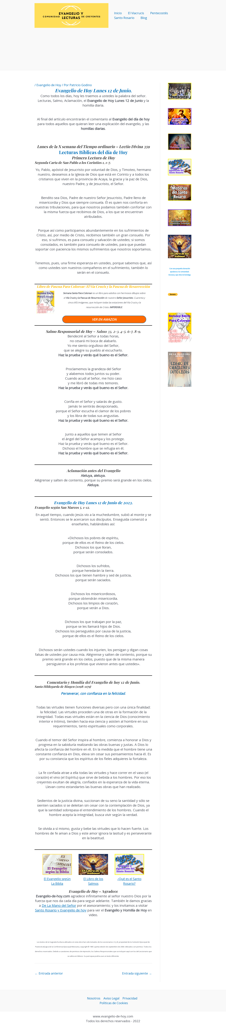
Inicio (118, 13)
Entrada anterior (49, 973)
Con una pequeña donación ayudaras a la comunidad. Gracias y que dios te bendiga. (179, 271)
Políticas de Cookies (114, 1003)
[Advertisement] (113, 50)
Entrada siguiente (137, 973)
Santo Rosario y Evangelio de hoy (60, 910)
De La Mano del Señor (59, 905)
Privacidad (130, 998)
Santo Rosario (124, 18)
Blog (144, 18)
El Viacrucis (136, 13)
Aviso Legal (111, 998)
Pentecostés (159, 13)
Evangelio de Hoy (48, 85)
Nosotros (93, 998)
